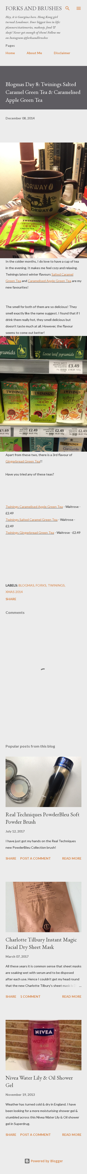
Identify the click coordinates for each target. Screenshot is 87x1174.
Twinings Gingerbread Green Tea (30, 532)
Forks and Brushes (34, 8)
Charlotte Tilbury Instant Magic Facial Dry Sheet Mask (41, 943)
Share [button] (11, 599)
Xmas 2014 (14, 592)
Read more (71, 858)
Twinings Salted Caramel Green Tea (32, 520)
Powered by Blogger (46, 1161)
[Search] (67, 8)
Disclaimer (62, 53)
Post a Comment (35, 858)
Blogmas (26, 585)
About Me (34, 53)
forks (41, 585)
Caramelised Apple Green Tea (49, 281)
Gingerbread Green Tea (23, 461)
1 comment (30, 996)
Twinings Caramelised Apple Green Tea (34, 507)
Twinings (56, 585)
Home (10, 53)
